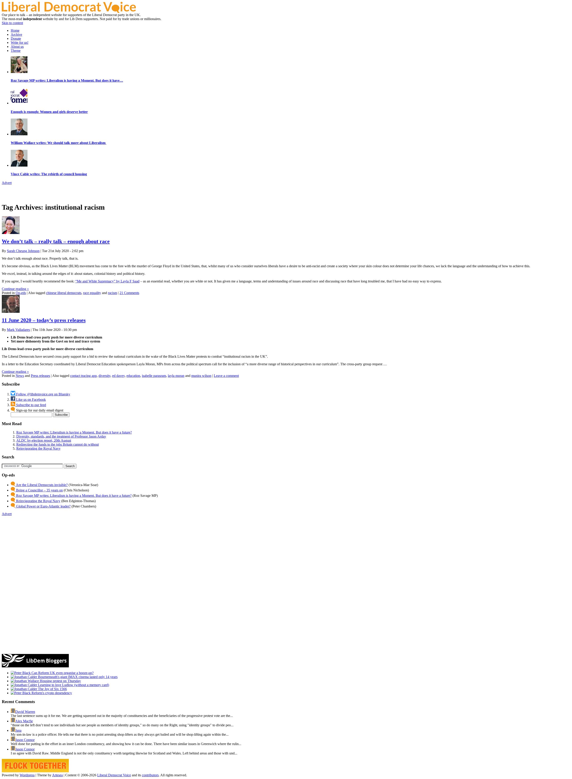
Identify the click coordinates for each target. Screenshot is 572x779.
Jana (18, 730)
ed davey (118, 376)
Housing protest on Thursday (60, 681)
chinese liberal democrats (63, 293)
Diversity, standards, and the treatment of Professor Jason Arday (61, 436)
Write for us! (19, 42)
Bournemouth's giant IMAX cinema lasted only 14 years (77, 677)
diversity (104, 376)
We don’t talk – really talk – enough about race (56, 241)
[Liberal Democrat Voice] (69, 12)
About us (17, 46)
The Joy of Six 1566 (52, 689)
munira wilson (201, 376)
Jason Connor (25, 740)
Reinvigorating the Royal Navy (38, 448)
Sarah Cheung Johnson (23, 251)
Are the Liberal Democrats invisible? (41, 485)
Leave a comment (226, 376)
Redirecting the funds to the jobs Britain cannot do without (57, 444)
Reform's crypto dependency (51, 693)
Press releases (40, 376)
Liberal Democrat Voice (114, 775)
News (20, 376)
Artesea (57, 775)
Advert (7, 183)
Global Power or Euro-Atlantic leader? (43, 506)
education (133, 376)
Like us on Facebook (30, 399)
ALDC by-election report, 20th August (43, 440)
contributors (150, 775)
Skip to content (12, 23)
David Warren (25, 712)
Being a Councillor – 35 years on (39, 490)
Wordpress (27, 775)
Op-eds (21, 293)
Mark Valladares (18, 330)
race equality (92, 293)
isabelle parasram (154, 376)
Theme (16, 50)
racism (112, 293)
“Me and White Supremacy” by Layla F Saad (107, 281)
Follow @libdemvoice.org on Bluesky (42, 394)
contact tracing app (83, 376)
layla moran (176, 376)
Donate (16, 38)
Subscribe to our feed (30, 405)
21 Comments (129, 293)
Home (15, 30)
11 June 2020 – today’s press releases (44, 320)
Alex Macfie (24, 721)
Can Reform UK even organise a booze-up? (62, 673)
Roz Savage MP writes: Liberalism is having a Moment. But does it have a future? (74, 432)
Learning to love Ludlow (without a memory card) (73, 685)
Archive (16, 34)
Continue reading (15, 289)
